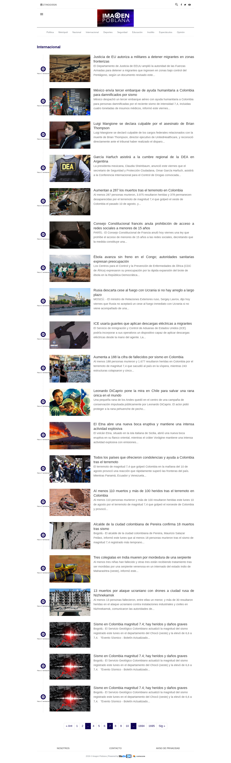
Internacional (92, 32)
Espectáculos (165, 32)
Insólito (150, 32)
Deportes (108, 32)
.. (88, 725)
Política (50, 32)
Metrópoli (63, 32)
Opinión (181, 32)
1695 (151, 725)
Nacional (76, 32)
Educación (137, 32)
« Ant (69, 725)
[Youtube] (189, 4)
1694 (141, 725)
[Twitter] (185, 4)
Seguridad (122, 32)
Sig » (162, 725)
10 (127, 725)
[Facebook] (181, 4)
